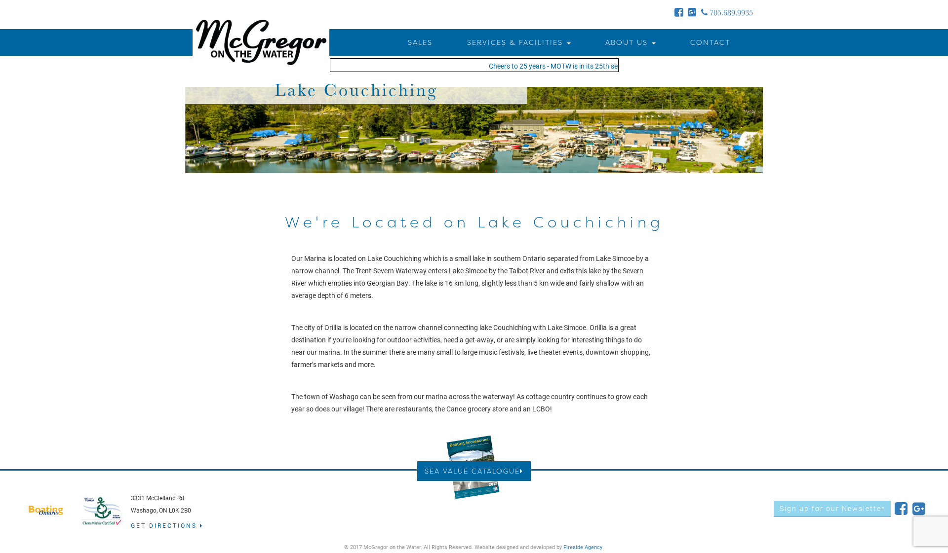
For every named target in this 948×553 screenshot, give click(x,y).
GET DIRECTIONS (165, 525)
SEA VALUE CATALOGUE (472, 471)
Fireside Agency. (583, 547)
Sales (420, 42)
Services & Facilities (516, 42)
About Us (628, 42)
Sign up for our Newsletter (832, 508)
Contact (710, 42)
